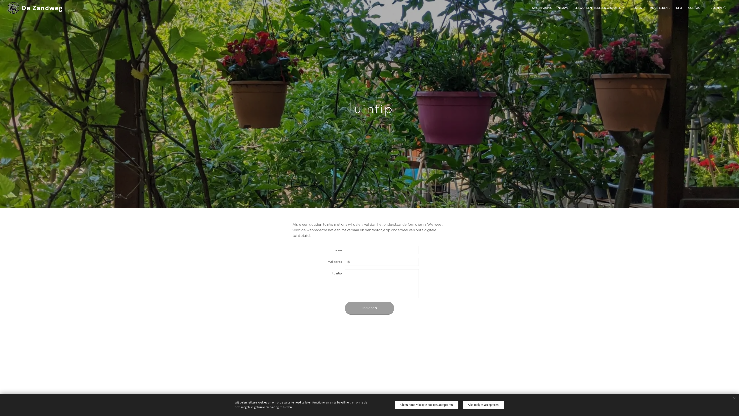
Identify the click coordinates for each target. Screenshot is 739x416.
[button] (718, 8)
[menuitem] (543, 8)
